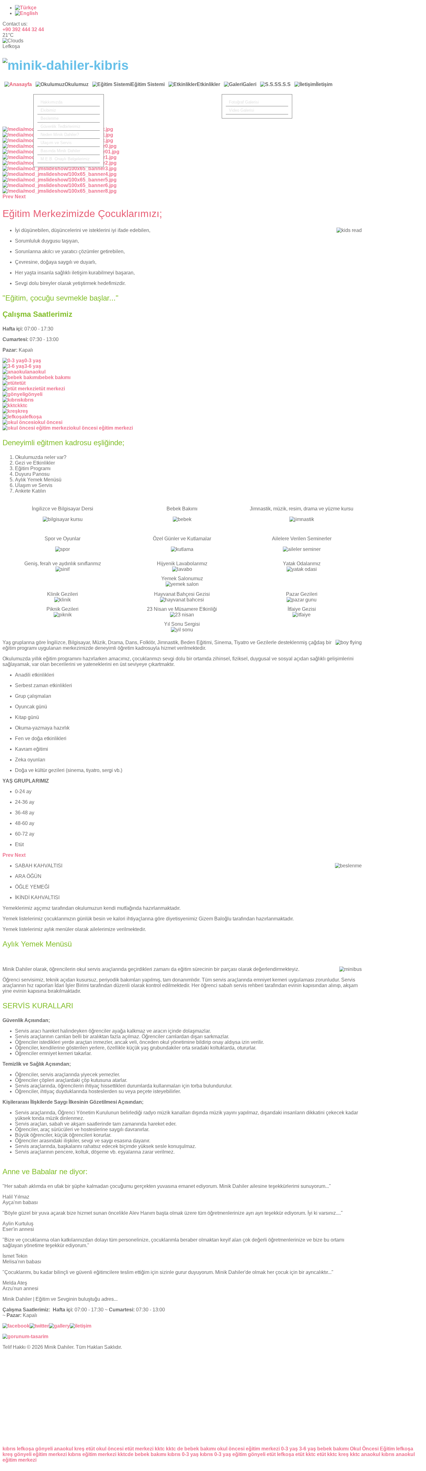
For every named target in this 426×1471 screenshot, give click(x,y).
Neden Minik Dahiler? (60, 134)
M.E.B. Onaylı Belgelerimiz (65, 159)
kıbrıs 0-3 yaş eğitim (223, 1454)
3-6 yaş (307, 1448)
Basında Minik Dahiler (60, 150)
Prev (7, 855)
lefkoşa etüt (290, 1454)
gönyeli (44, 1448)
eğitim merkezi (19, 1460)
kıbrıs (9, 1448)
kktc (160, 1448)
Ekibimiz (48, 110)
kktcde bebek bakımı (142, 1454)
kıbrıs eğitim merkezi (92, 1454)
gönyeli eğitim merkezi (40, 1454)
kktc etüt (316, 1454)
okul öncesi (109, 1448)
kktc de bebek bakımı (191, 1448)
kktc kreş (338, 1454)
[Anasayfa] (18, 88)
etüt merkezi (139, 1448)
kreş (79, 1448)
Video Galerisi (241, 110)
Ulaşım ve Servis (56, 142)
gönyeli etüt (262, 1454)
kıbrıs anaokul (398, 1454)
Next (20, 855)
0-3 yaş (289, 1448)
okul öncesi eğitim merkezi (248, 1448)
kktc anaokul (365, 1454)
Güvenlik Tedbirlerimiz (60, 126)
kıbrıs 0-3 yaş (183, 1454)
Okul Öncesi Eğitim (372, 1448)
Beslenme (50, 118)
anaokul (63, 1448)
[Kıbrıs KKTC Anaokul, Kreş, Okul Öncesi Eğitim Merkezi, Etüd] (65, 65)
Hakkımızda (51, 102)
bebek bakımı (333, 1448)
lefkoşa (25, 1448)
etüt (90, 1448)
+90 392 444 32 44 (23, 29)
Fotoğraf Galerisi (244, 102)
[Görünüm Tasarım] (25, 1336)
